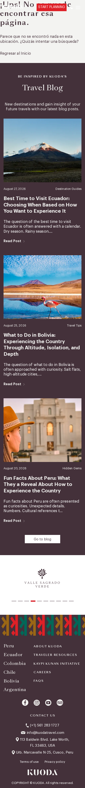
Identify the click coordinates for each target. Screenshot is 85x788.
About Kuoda (48, 646)
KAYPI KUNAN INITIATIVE (57, 664)
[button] (14, 601)
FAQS (38, 681)
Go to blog (42, 539)
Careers (42, 672)
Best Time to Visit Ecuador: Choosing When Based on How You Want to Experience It (40, 205)
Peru (9, 646)
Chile (10, 672)
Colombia (15, 663)
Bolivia (11, 681)
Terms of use (29, 761)
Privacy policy (55, 761)
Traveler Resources (55, 655)
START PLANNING (51, 7)
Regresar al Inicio (15, 53)
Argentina (15, 689)
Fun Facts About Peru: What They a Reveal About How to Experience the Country (38, 484)
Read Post (12, 241)
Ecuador (13, 654)
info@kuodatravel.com (45, 733)
